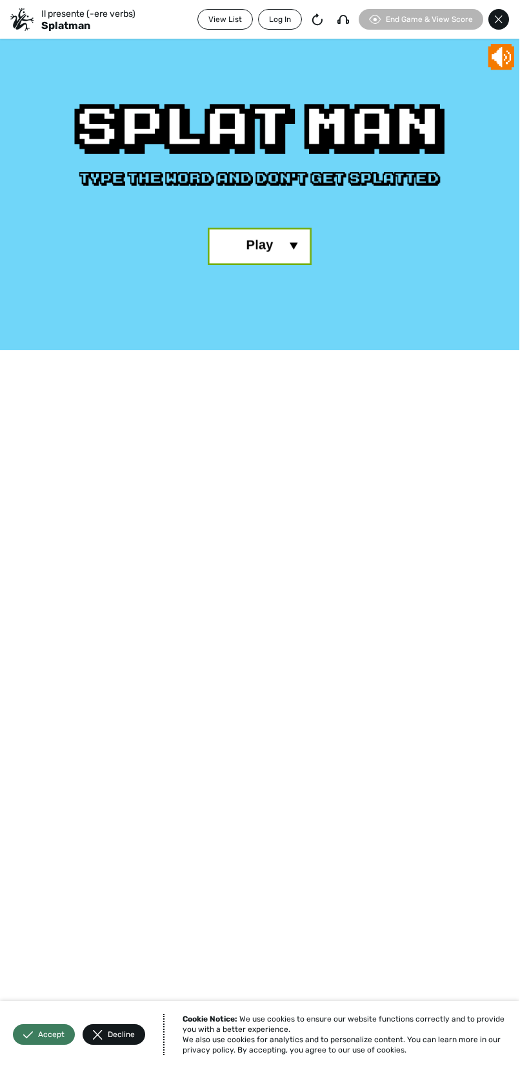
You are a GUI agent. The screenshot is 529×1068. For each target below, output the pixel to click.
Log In (280, 19)
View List (225, 19)
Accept (51, 1034)
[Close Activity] (498, 19)
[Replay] (317, 19)
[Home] (22, 19)
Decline (121, 1034)
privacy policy (208, 1049)
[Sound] (343, 19)
